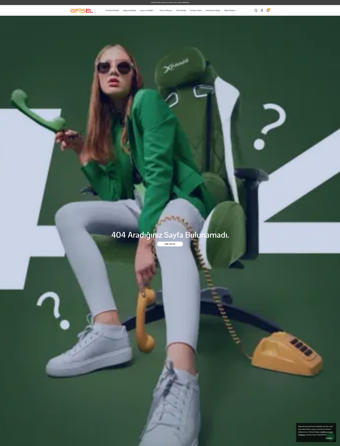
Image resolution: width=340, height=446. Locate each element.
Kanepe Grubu (196, 10)
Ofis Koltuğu (181, 10)
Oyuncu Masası (166, 10)
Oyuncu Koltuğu (146, 10)
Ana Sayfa (170, 244)
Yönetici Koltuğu (112, 10)
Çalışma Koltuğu (129, 10)
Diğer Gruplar (229, 10)
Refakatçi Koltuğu (213, 10)
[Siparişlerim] (262, 10)
